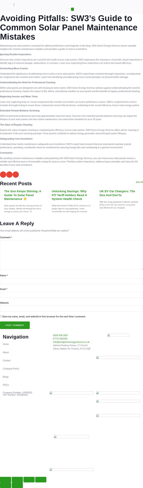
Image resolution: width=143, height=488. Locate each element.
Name (4, 275)
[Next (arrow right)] (17, 485)
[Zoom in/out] (5, 479)
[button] (72, 9)
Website (4, 302)
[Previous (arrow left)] (5, 485)
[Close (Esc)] (40, 479)
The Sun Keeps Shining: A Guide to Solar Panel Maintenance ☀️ (22, 195)
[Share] (29, 479)
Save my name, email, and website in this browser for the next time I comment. (44, 316)
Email (3, 289)
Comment (6, 237)
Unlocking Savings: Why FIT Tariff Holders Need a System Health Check (69, 195)
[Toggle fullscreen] (17, 479)
